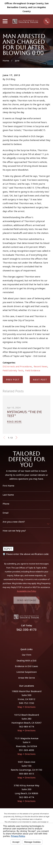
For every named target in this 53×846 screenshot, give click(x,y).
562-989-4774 (26, 726)
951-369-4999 (26, 750)
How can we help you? (14, 530)
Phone (6, 503)
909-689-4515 (26, 773)
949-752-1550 (26, 702)
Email (5, 512)
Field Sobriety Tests (13, 370)
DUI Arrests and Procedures (17, 366)
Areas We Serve (26, 677)
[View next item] (16, 437)
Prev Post (13, 379)
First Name (8, 485)
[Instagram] (30, 637)
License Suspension (26, 671)
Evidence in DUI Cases (26, 666)
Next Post (40, 379)
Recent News (40, 366)
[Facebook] (23, 637)
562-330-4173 (26, 630)
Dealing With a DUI (26, 660)
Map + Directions (26, 706)
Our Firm (26, 654)
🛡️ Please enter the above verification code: (26, 554)
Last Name (8, 494)
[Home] (25, 21)
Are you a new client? (14, 521)
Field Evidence (32, 370)
